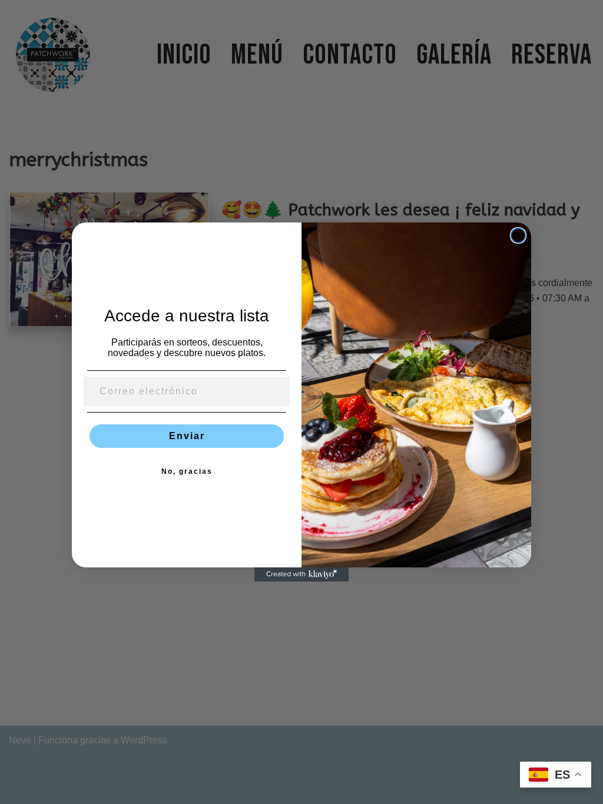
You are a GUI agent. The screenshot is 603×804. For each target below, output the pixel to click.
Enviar (187, 436)
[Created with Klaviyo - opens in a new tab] (301, 574)
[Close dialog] (518, 235)
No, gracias (187, 471)
